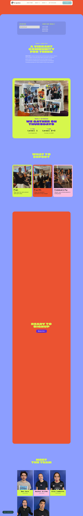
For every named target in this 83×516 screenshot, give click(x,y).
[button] (37, 2)
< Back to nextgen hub (8, 512)
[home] (15, 3)
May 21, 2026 (45, 31)
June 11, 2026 (45, 26)
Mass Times (30, 2)
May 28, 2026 (45, 29)
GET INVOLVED (52, 2)
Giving (67, 2)
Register (41, 331)
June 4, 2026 (45, 27)
